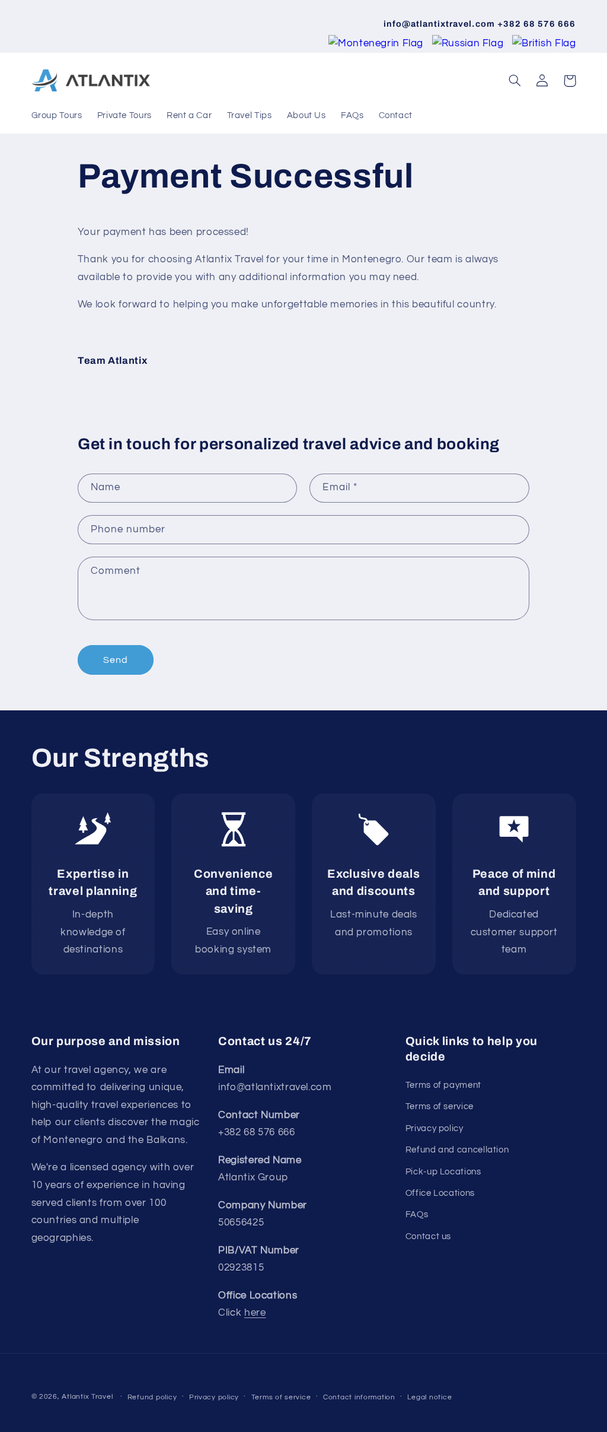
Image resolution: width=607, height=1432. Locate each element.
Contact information (359, 1397)
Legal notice (429, 1397)
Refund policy (152, 1397)
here (255, 1312)
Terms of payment (443, 1085)
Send (115, 660)
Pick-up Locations (443, 1171)
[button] (515, 80)
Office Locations (440, 1193)
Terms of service (439, 1106)
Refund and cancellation (457, 1149)
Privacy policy (434, 1128)
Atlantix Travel (87, 1396)
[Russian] (469, 43)
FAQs (417, 1214)
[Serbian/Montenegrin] (377, 43)
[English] (544, 43)
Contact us (428, 1236)
